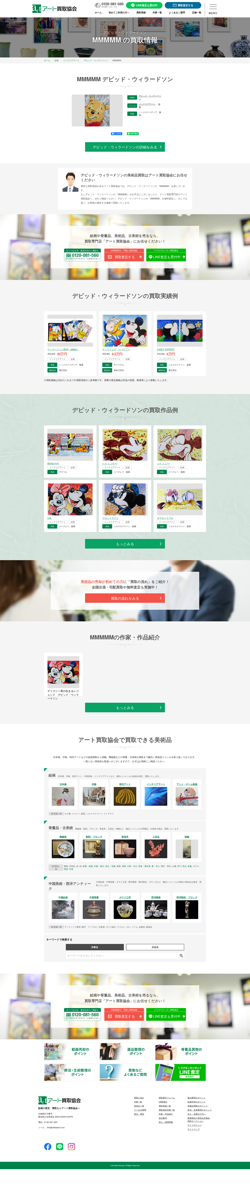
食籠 (190, 866)
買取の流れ (139, 1097)
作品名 (155, 947)
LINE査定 (163, 1101)
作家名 (94, 947)
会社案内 (163, 1118)
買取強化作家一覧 (167, 1109)
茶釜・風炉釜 (144, 866)
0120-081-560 (50, 1122)
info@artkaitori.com (55, 1127)
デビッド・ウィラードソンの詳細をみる (125, 146)
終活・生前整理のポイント (200, 1109)
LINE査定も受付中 (167, 256)
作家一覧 (138, 1101)
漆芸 (66, 868)
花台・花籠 (110, 866)
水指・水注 (132, 866)
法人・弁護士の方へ (197, 1113)
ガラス (196, 866)
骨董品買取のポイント (198, 1105)
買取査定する (125, 256)
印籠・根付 (99, 866)
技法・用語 (139, 1113)
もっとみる (125, 543)
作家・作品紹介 (166, 1113)
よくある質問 (140, 1109)
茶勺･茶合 (181, 866)
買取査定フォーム (167, 1097)
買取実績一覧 (165, 1105)
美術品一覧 (139, 1105)
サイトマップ (194, 1129)
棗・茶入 (156, 866)
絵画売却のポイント (197, 1101)
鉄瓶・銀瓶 (88, 866)
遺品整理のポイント (197, 1097)
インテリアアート (147, 104)
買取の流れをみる (125, 598)
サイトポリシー (195, 1125)
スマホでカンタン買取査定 (166, 250)
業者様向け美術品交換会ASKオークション (199, 1119)
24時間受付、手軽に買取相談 (124, 250)
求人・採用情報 (166, 1122)
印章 (71, 868)
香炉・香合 (166, 866)
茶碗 (124, 866)
